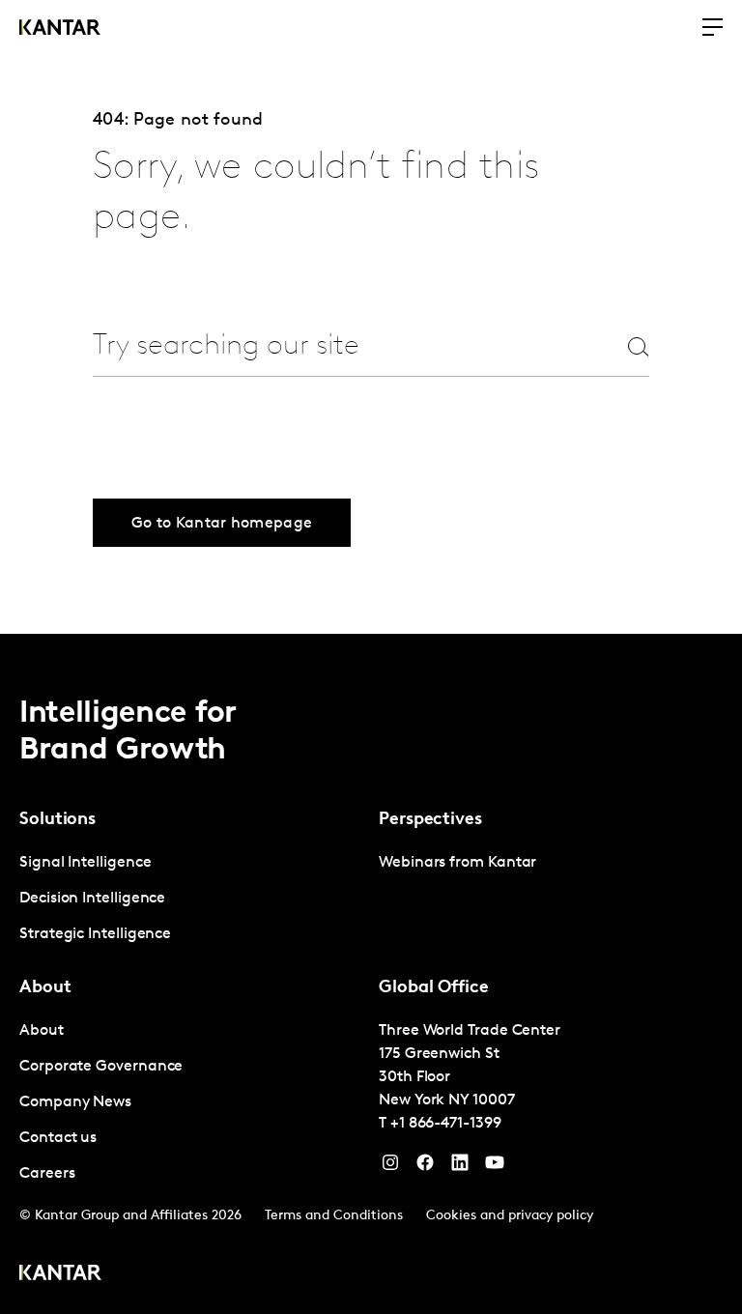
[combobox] (336, 346)
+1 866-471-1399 (445, 1123)
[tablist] (371, 974)
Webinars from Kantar (457, 863)
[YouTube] (459, 1167)
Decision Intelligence (92, 898)
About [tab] (45, 988)
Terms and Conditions (334, 1216)
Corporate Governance (101, 1066)
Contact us (58, 1138)
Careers (46, 1174)
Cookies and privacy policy (509, 1216)
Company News (75, 1102)
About (41, 1031)
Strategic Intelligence (95, 934)
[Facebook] (425, 1167)
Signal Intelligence (85, 863)
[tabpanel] (191, 899)
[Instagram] (390, 1167)
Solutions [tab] (57, 820)
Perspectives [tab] (430, 820)
